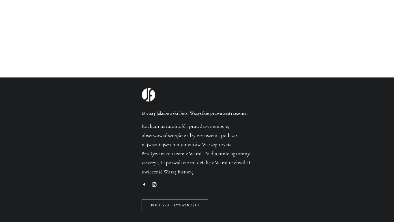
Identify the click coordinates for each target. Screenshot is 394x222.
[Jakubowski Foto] (197, 18)
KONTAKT (294, 18)
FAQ (225, 18)
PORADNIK (256, 18)
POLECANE (159, 18)
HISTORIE (90, 18)
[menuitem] (90, 18)
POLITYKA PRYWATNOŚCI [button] (175, 205)
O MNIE (124, 18)
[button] (144, 185)
